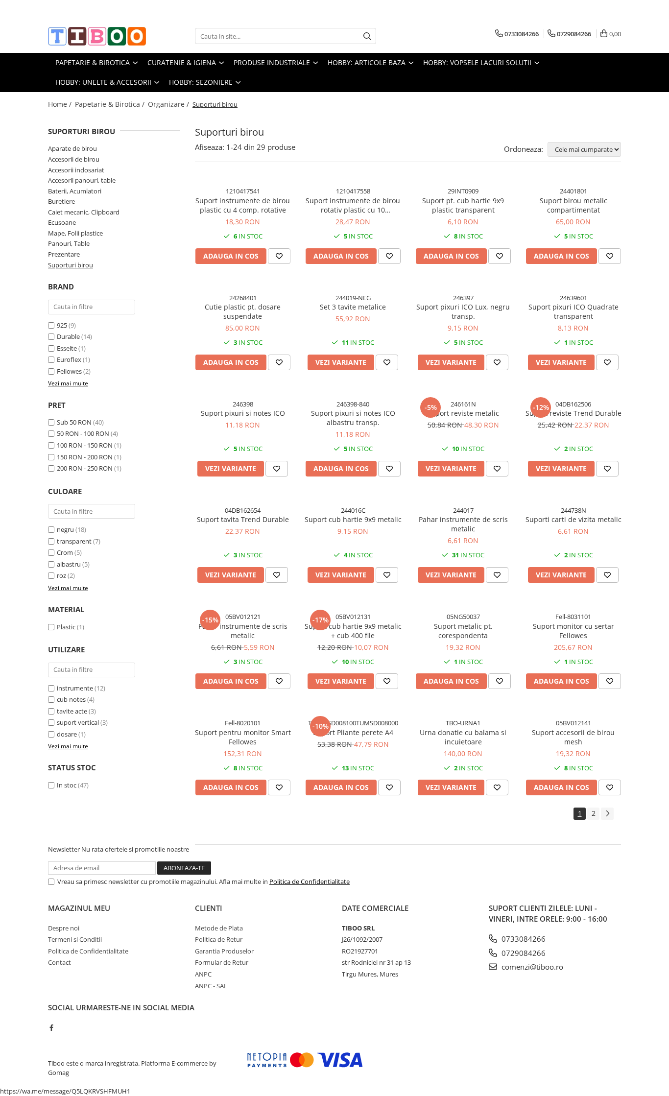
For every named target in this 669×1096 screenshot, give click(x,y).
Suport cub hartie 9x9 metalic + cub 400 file (353, 630)
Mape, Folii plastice (75, 233)
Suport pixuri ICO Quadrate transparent (573, 311)
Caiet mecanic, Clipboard (83, 212)
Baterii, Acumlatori (74, 191)
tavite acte (72, 711)
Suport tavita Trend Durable (243, 519)
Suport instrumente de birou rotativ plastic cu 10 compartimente (353, 205)
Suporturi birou (70, 265)
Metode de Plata (219, 928)
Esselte (67, 348)
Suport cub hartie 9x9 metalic (353, 519)
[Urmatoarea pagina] (607, 814)
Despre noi (63, 928)
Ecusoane (62, 222)
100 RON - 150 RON (85, 445)
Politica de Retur (218, 939)
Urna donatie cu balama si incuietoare (463, 737)
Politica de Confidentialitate (309, 881)
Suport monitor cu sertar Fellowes (573, 630)
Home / (60, 104)
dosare (67, 734)
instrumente (75, 688)
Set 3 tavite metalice (353, 306)
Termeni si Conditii (75, 939)
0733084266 (523, 939)
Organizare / (169, 104)
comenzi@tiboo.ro (531, 967)
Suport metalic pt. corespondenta (463, 630)
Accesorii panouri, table (82, 180)
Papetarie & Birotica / (110, 104)
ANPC (203, 974)
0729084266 (523, 953)
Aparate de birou (72, 148)
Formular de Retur (221, 962)
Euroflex (69, 359)
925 (62, 325)
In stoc (66, 785)
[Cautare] (367, 36)
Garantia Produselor (224, 951)
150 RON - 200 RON (85, 457)
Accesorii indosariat (76, 170)
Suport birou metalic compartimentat (573, 205)
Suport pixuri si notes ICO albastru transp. (353, 417)
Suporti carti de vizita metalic (573, 519)
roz (61, 575)
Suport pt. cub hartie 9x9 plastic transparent (463, 205)
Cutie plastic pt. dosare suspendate (243, 311)
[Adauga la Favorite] (279, 256)
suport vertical (78, 722)
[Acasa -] (97, 36)
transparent (74, 541)
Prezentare (64, 254)
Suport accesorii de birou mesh (573, 737)
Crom (65, 552)
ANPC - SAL (211, 985)
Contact (59, 962)
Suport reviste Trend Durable (573, 413)
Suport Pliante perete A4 (353, 732)
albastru (69, 564)
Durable (68, 336)
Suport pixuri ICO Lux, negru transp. (463, 311)
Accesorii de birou (73, 159)
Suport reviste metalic (463, 413)
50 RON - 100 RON (83, 433)
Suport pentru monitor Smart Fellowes (243, 737)
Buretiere (61, 201)
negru (65, 529)
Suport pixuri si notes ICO (243, 413)
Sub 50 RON (74, 422)
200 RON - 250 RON (85, 468)
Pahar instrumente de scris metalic (463, 524)
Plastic (66, 626)
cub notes (71, 699)
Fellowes (69, 371)
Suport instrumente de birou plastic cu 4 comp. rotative (242, 205)
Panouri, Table (69, 243)
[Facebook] (51, 1027)
